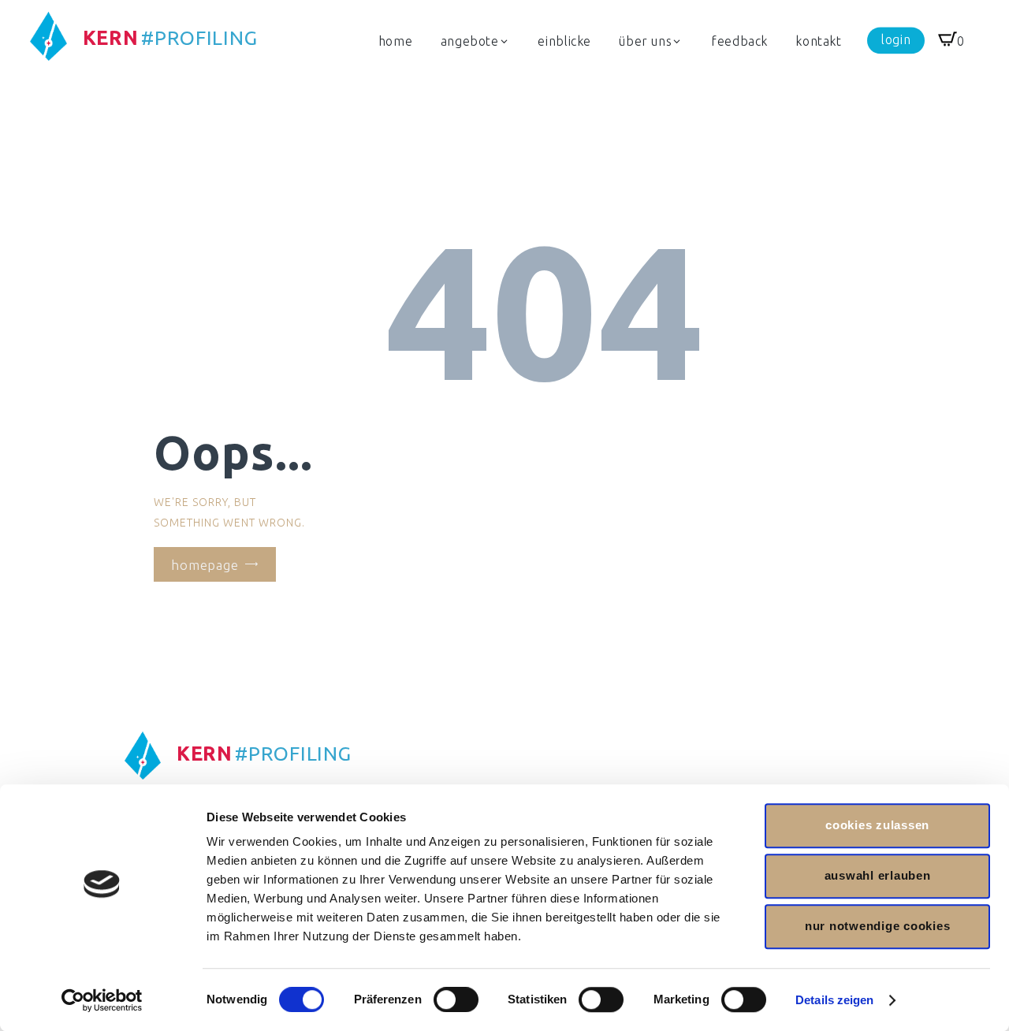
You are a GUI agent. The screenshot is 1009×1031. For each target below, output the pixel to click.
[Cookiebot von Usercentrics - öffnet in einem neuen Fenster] (102, 1000)
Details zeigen (834, 1000)
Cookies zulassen (877, 825)
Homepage (205, 564)
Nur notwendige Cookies (878, 925)
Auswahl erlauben (878, 875)
